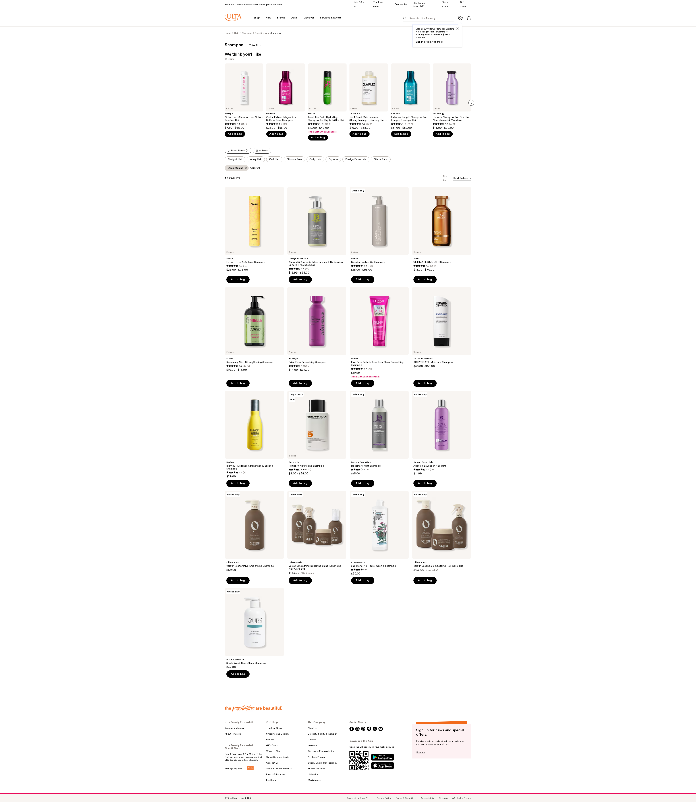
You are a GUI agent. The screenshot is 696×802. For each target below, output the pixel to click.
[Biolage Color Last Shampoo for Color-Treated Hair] (244, 96)
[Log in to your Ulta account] (460, 17)
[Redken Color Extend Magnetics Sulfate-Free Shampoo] (285, 96)
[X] (457, 28)
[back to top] (685, 791)
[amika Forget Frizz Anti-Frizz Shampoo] (254, 229)
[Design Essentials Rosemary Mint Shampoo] (379, 433)
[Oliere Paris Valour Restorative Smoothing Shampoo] (254, 531)
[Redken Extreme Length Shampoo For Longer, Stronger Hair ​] (410, 96)
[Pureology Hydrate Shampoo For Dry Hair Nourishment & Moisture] (452, 96)
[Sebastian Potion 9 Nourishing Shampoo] (316, 433)
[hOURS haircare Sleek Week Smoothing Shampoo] (254, 628)
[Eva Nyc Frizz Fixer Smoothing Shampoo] (316, 329)
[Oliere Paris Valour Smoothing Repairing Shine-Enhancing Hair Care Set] (316, 533)
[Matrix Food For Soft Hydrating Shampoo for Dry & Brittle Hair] (327, 98)
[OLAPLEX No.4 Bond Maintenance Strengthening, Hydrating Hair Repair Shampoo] (368, 96)
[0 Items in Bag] (469, 18)
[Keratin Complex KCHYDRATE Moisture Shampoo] (441, 327)
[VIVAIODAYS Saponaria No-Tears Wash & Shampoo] (379, 533)
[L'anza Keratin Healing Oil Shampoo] (379, 229)
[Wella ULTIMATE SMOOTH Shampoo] (441, 229)
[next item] (471, 103)
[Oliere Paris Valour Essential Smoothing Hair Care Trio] (441, 531)
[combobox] (462, 178)
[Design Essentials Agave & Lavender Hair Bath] (441, 433)
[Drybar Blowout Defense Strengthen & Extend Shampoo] (254, 434)
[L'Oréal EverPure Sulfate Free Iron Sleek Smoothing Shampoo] (379, 332)
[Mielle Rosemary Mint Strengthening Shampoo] (254, 329)
